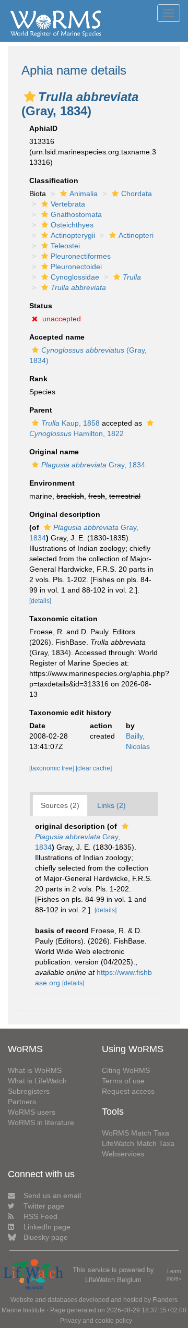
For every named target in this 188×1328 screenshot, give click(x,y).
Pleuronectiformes (81, 256)
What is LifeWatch (37, 1081)
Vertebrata (68, 204)
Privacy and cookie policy (96, 1320)
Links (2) (111, 805)
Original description (64, 514)
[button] (29, 96)
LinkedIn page (47, 1227)
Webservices (123, 1154)
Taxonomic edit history (70, 712)
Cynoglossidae (75, 277)
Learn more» (174, 1275)
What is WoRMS (35, 1070)
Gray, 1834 (93, 465)
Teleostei (65, 246)
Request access (128, 1091)
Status (40, 305)
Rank (38, 379)
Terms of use (123, 1081)
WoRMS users (31, 1112)
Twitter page (44, 1206)
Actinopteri (136, 235)
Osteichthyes (72, 225)
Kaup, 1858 (70, 423)
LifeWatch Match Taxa (138, 1143)
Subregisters (29, 1091)
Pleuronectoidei (76, 266)
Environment (52, 483)
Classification (53, 180)
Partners (22, 1101)
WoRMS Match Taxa (135, 1133)
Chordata (136, 193)
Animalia (83, 193)
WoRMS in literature (41, 1122)
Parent (40, 410)
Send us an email (52, 1195)
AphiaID (43, 128)
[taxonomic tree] (52, 768)
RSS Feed (40, 1216)
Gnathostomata (76, 214)
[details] (40, 601)
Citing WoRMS (126, 1070)
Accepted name (57, 337)
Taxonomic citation (63, 618)
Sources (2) (60, 805)
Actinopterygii (73, 235)
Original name (54, 452)
